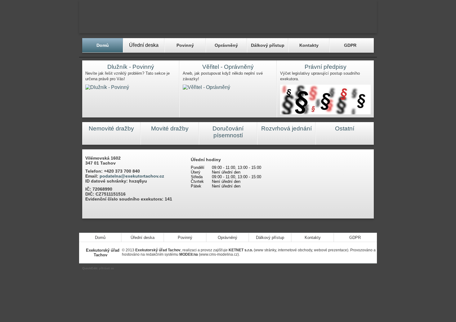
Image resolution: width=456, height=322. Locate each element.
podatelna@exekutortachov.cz (132, 176)
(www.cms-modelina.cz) (209, 254)
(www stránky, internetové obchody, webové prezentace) (288, 250)
